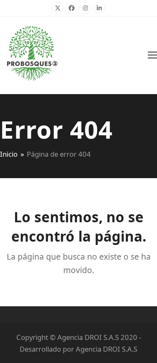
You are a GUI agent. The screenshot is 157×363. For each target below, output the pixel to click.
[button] (152, 55)
